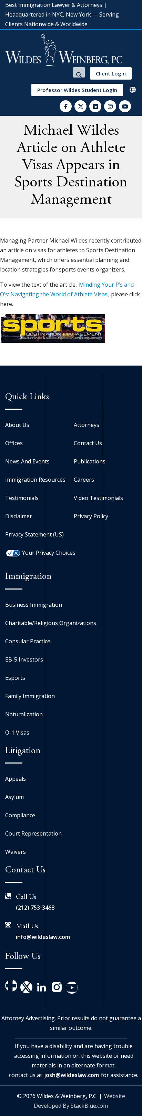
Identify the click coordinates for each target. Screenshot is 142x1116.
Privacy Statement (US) (34, 534)
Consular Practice (27, 641)
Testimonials (22, 498)
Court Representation (33, 833)
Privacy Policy (91, 516)
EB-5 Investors (24, 659)
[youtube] (125, 106)
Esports (15, 678)
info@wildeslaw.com (43, 937)
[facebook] (66, 106)
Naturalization (24, 714)
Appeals (15, 778)
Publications (89, 461)
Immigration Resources (35, 479)
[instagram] (110, 106)
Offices (14, 443)
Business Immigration (33, 604)
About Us (17, 425)
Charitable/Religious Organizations (50, 623)
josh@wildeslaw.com (71, 1075)
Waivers (15, 852)
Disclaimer (18, 516)
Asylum (14, 797)
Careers (84, 479)
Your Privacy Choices (48, 552)
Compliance (20, 815)
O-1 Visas (17, 732)
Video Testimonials (98, 498)
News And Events (27, 461)
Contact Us (88, 443)
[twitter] (80, 106)
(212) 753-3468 (35, 907)
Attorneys (86, 425)
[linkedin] (95, 106)
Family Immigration (30, 696)
